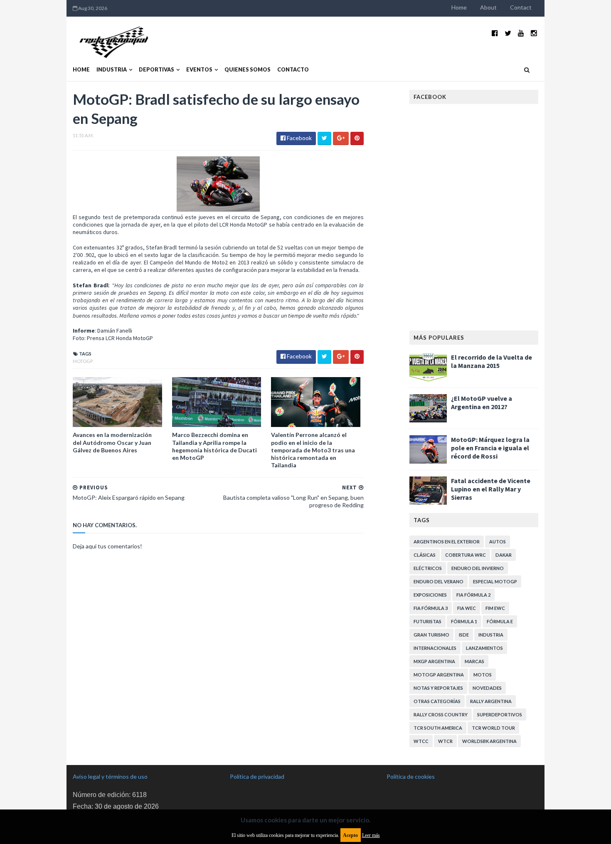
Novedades (487, 688)
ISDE (464, 634)
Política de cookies (411, 776)
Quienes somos (247, 70)
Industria (111, 70)
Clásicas (425, 555)
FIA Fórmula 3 (431, 608)
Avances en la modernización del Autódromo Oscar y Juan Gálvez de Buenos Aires (112, 442)
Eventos (199, 70)
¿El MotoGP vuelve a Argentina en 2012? (481, 402)
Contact (521, 7)
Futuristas (427, 621)
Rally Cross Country (441, 714)
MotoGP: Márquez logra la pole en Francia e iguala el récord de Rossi (490, 447)
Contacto (293, 70)
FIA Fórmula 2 (473, 594)
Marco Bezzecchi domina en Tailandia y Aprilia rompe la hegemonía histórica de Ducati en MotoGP (214, 446)
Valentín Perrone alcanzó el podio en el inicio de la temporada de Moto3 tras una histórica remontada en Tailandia (313, 450)
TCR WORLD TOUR (493, 727)
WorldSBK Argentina (489, 741)
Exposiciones (430, 594)
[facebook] (494, 33)
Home (459, 7)
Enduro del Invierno (477, 568)
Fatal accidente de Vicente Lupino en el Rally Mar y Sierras (490, 488)
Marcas (474, 661)
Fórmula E (500, 621)
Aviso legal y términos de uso (110, 776)
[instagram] (534, 33)
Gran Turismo (431, 634)
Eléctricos (428, 568)
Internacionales (435, 648)
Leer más (371, 835)
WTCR (445, 741)
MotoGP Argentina (439, 674)
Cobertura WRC (465, 555)
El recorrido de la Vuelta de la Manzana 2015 (491, 361)
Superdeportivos (499, 714)
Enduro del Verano (438, 581)
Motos (482, 674)
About (488, 7)
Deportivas (156, 70)
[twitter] (507, 33)
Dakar (503, 555)
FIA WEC (466, 608)
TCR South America (438, 727)
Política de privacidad (257, 776)
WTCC (421, 741)
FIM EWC (495, 608)
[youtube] (521, 33)
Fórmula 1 (464, 621)
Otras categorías (437, 701)
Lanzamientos (484, 648)
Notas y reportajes (438, 688)
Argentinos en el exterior (447, 541)
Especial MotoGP (495, 581)
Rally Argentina (491, 701)
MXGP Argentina (434, 661)
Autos (497, 541)
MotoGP (83, 361)
